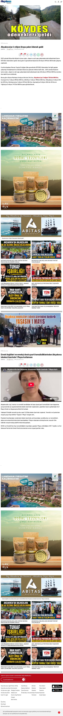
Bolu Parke (14, 699)
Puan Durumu (24, 690)
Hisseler (34, 690)
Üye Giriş (3, 701)
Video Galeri (42, 688)
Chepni (13, 697)
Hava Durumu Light (6, 686)
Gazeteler (42, 692)
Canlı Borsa (24, 686)
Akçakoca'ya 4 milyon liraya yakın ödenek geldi (13, 238)
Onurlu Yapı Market (16, 695)
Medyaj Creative (15, 690)
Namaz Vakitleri (25, 688)
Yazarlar (41, 690)
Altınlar (34, 686)
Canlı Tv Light (4, 695)
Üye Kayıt (3, 704)
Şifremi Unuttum (5, 706)
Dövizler (34, 688)
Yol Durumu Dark (5, 692)
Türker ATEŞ (14, 686)
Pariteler (34, 695)
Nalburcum (14, 692)
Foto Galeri (42, 686)
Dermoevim (14, 688)
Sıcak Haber (42, 695)
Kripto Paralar (35, 692)
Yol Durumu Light (5, 690)
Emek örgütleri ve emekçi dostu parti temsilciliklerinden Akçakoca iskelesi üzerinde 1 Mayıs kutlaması (25, 598)
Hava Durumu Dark (6, 688)
